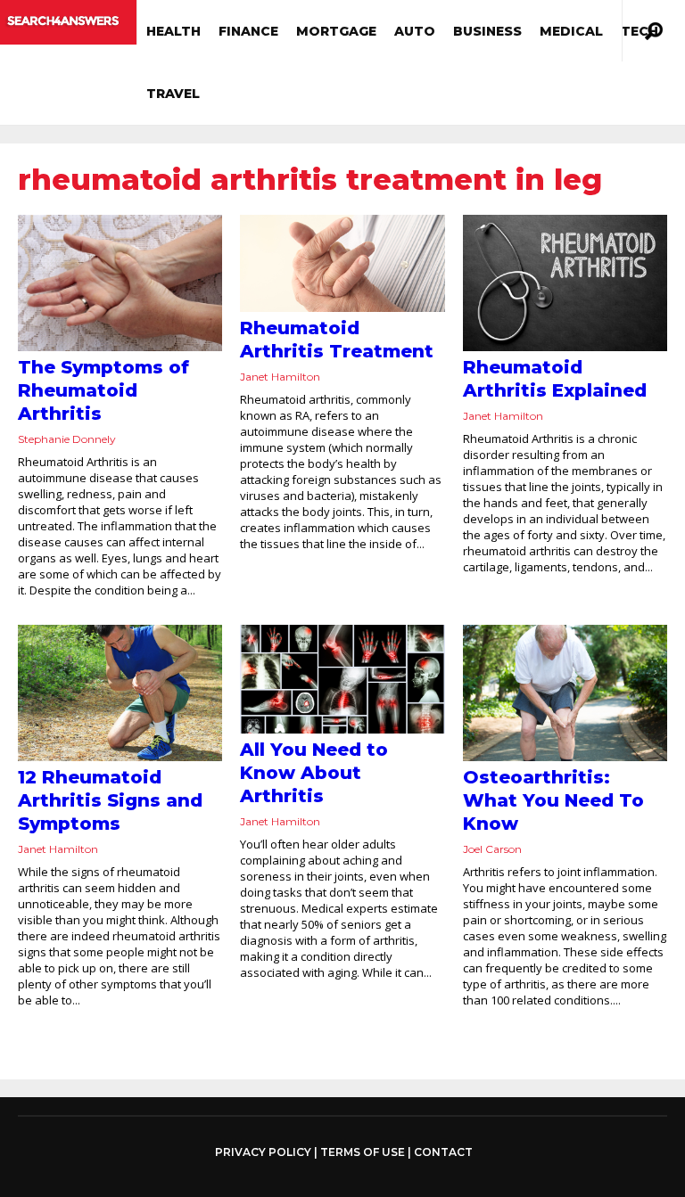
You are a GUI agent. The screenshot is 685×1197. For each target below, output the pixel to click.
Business (487, 31)
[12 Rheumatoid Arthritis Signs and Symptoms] (120, 693)
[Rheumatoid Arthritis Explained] (565, 283)
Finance (248, 31)
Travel (173, 94)
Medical (571, 31)
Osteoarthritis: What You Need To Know (553, 800)
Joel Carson (492, 849)
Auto (414, 31)
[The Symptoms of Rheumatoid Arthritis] (120, 283)
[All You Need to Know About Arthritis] (342, 679)
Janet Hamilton (280, 376)
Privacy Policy (263, 1152)
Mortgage (336, 31)
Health (173, 31)
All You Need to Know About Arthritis (314, 773)
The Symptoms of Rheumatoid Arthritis (103, 390)
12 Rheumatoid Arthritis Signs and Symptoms (110, 800)
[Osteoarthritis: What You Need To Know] (565, 693)
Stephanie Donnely (67, 439)
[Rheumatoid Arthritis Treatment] (342, 263)
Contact (443, 1152)
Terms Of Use (362, 1152)
